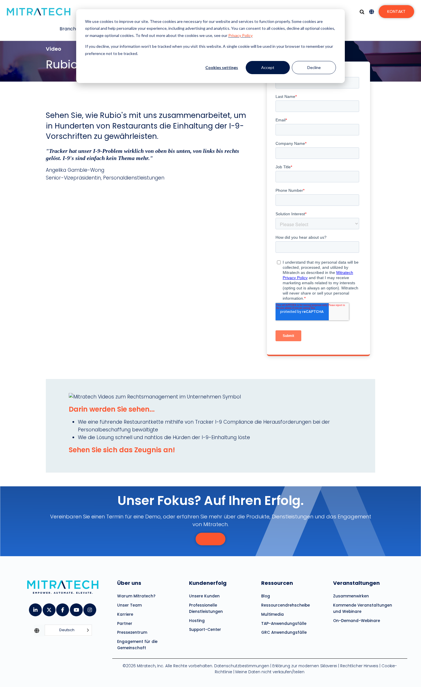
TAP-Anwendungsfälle (283, 623)
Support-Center (205, 629)
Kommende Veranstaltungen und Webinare (362, 608)
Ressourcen (277, 583)
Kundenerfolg (208, 583)
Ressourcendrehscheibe (285, 605)
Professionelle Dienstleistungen (206, 608)
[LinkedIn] (35, 608)
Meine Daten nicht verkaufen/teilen (269, 672)
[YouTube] (76, 608)
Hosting (197, 620)
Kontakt (396, 11)
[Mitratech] (38, 11)
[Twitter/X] (49, 608)
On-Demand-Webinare (356, 620)
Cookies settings (221, 67)
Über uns (129, 583)
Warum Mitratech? (136, 596)
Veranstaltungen (356, 583)
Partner (124, 623)
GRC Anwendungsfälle (284, 632)
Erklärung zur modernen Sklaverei (304, 666)
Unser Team (129, 605)
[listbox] (68, 630)
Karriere (125, 614)
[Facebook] (62, 608)
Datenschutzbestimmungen (241, 666)
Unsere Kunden (204, 596)
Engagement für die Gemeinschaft (137, 645)
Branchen (71, 28)
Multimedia (272, 614)
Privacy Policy (240, 35)
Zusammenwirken (351, 596)
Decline (314, 67)
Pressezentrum (132, 632)
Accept (267, 67)
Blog (265, 596)
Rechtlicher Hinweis (359, 666)
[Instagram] (89, 608)
